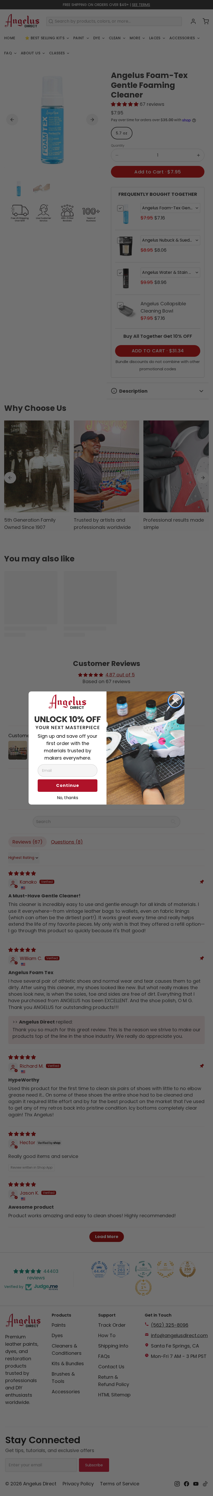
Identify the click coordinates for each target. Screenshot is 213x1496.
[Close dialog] (175, 701)
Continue (67, 785)
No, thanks (67, 797)
